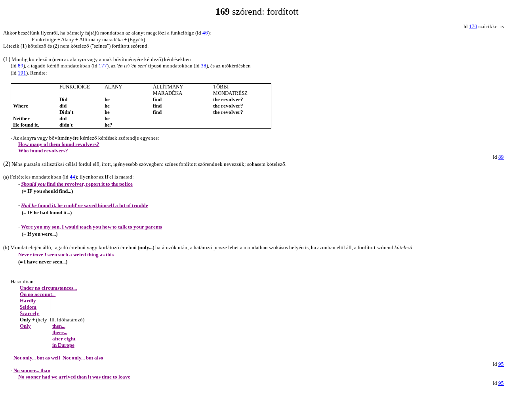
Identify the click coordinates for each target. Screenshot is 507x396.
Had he (84, 205)
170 (473, 26)
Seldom (28, 307)
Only (25, 326)
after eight (63, 339)
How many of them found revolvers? (58, 144)
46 (205, 33)
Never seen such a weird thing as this (66, 255)
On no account (37, 294)
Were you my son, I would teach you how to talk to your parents (91, 227)
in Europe (63, 345)
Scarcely (29, 313)
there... (59, 332)
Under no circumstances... (48, 288)
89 (501, 157)
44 (72, 177)
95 (501, 364)
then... (58, 326)
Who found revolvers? (43, 151)
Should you (77, 184)
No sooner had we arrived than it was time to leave (74, 377)
